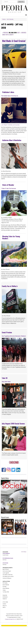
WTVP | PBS (5, 602)
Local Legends (6, 572)
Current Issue (5, 555)
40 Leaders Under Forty (7, 574)
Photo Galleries (6, 588)
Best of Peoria (6, 569)
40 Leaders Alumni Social (8, 576)
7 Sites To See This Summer (8, 188)
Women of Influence (7, 578)
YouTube (4, 591)
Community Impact (7, 571)
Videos (4, 590)
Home (3, 19)
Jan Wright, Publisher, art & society (10, 125)
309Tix (4, 607)
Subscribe (5, 595)
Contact (4, 603)
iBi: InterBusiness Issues (8, 558)
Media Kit (5, 598)
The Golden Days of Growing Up (9, 96)
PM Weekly (5, 583)
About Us (5, 605)
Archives (23, 33)
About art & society (8, 35)
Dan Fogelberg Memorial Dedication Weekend (14, 336)
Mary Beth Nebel (6, 381)
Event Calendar (6, 584)
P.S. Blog (4, 586)
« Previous (5, 33)
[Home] (14, 9)
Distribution (5, 597)
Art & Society (10, 19)
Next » (19, 33)
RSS (8, 591)
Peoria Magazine (6, 553)
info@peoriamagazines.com (10, 619)
